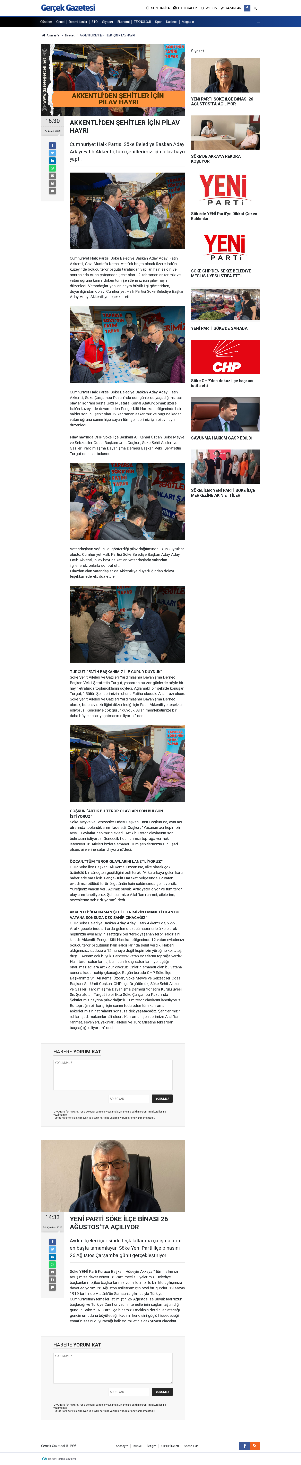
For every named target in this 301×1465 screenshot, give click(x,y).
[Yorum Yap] (52, 191)
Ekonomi (123, 22)
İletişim (151, 1446)
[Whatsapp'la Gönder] (52, 168)
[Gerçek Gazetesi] (68, 8)
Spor (158, 22)
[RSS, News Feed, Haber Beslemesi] (255, 1446)
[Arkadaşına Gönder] (52, 176)
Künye (138, 1446)
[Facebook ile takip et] (247, 8)
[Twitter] (52, 153)
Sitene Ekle (191, 1446)
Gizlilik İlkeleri (170, 1446)
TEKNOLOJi (142, 22)
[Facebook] (52, 145)
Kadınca (171, 22)
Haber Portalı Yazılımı (62, 1458)
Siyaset (107, 22)
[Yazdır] (52, 183)
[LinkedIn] (52, 160)
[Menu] (258, 22)
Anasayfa (122, 1446)
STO (95, 22)
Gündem (46, 22)
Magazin (188, 22)
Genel (60, 22)
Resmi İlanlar (78, 22)
